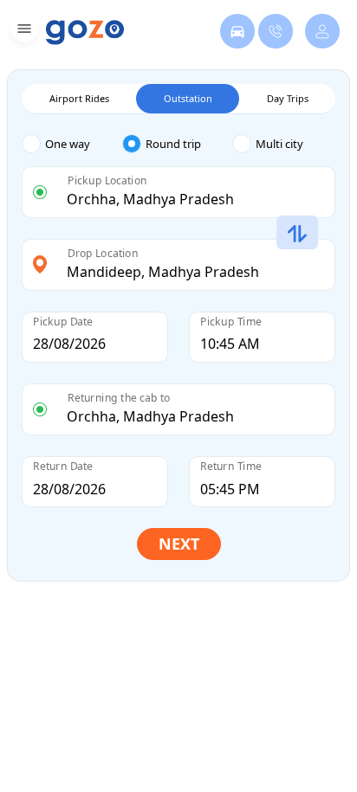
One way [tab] (67, 143)
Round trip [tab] (173, 143)
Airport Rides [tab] (79, 98)
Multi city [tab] (279, 143)
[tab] (72, 144)
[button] (22, 31)
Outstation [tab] (188, 98)
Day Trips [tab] (287, 98)
